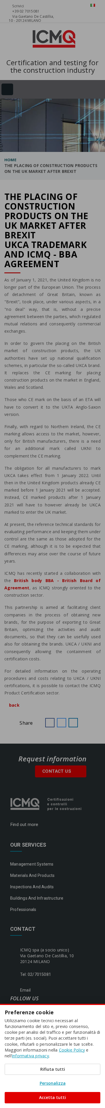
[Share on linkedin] (73, 722)
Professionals (23, 909)
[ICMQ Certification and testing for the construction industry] (46, 803)
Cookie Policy (72, 1050)
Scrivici (17, 5)
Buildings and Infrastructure (37, 898)
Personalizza (53, 1083)
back (14, 705)
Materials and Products (32, 875)
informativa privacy (30, 1056)
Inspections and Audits (32, 886)
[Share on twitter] (61, 722)
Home (10, 159)
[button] (50, 722)
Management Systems (32, 864)
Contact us (57, 771)
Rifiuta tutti (52, 1069)
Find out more (25, 824)
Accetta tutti (52, 1097)
